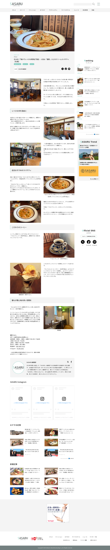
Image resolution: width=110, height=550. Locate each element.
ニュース (85, 537)
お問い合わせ (93, 540)
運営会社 (75, 540)
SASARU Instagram (18, 382)
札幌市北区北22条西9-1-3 (21, 337)
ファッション (58, 537)
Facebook (88, 245)
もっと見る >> (94, 179)
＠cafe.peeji (20, 348)
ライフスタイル (76, 537)
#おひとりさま (17, 64)
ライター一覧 (93, 537)
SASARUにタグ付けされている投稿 (20, 417)
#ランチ (31, 64)
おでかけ (67, 537)
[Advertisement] (88, 24)
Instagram (94, 245)
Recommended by (64, 458)
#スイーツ (25, 64)
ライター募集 (83, 540)
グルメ (51, 537)
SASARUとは (66, 540)
